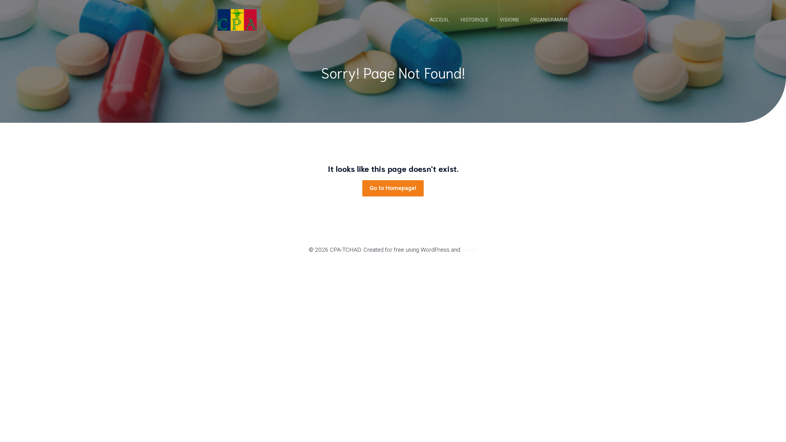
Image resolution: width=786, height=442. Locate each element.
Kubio (469, 249)
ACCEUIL (439, 20)
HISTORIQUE (474, 20)
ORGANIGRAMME (549, 20)
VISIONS (509, 20)
